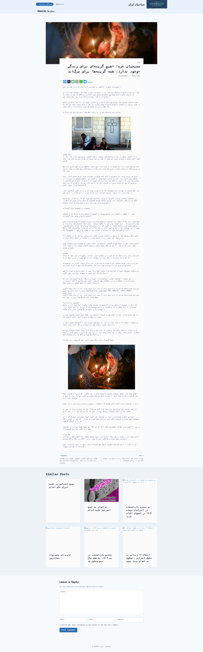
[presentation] (101, 490)
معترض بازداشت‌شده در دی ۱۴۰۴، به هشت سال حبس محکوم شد (100, 558)
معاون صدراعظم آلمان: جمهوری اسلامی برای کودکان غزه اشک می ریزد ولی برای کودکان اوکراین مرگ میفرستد (79, 459)
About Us (60, 4)
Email (92, 619)
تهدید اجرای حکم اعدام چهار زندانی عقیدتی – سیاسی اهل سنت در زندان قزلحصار (123, 458)
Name (62, 619)
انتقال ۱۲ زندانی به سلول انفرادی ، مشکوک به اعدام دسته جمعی (139, 558)
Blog (139, 62)
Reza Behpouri (124, 75)
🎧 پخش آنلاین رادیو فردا (45, 4)
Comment (64, 591)
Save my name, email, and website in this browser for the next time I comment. (90, 625)
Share (90, 82)
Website (120, 619)
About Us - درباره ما (45, 11)
